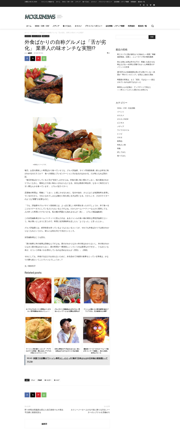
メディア (120, 126)
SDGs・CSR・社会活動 (126, 108)
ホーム (27, 33)
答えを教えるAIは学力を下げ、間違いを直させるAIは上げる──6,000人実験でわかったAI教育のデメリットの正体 (136, 64)
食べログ (56, 380)
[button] (152, 26)
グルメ (33, 380)
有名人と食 (45, 36)
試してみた (121, 152)
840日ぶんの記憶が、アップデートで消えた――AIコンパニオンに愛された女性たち (134, 88)
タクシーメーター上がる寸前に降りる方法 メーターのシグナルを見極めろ (90, 411)
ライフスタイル (123, 130)
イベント (120, 112)
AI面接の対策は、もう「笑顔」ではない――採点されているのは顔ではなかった (136, 81)
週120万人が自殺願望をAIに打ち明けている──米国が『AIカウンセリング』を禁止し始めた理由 (136, 73)
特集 (119, 148)
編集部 (30, 53)
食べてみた (121, 156)
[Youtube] (154, 5)
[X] (147, 5)
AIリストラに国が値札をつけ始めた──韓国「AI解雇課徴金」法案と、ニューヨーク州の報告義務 (136, 55)
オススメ (34, 33)
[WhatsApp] (44, 58)
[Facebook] (140, 5)
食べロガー (48, 380)
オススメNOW (36, 36)
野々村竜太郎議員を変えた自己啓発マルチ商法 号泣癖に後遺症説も (44, 411)
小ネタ (119, 137)
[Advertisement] (108, 15)
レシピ (119, 134)
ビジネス (120, 123)
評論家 (40, 380)
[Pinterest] (38, 58)
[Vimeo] (150, 5)
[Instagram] (143, 5)
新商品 (119, 141)
